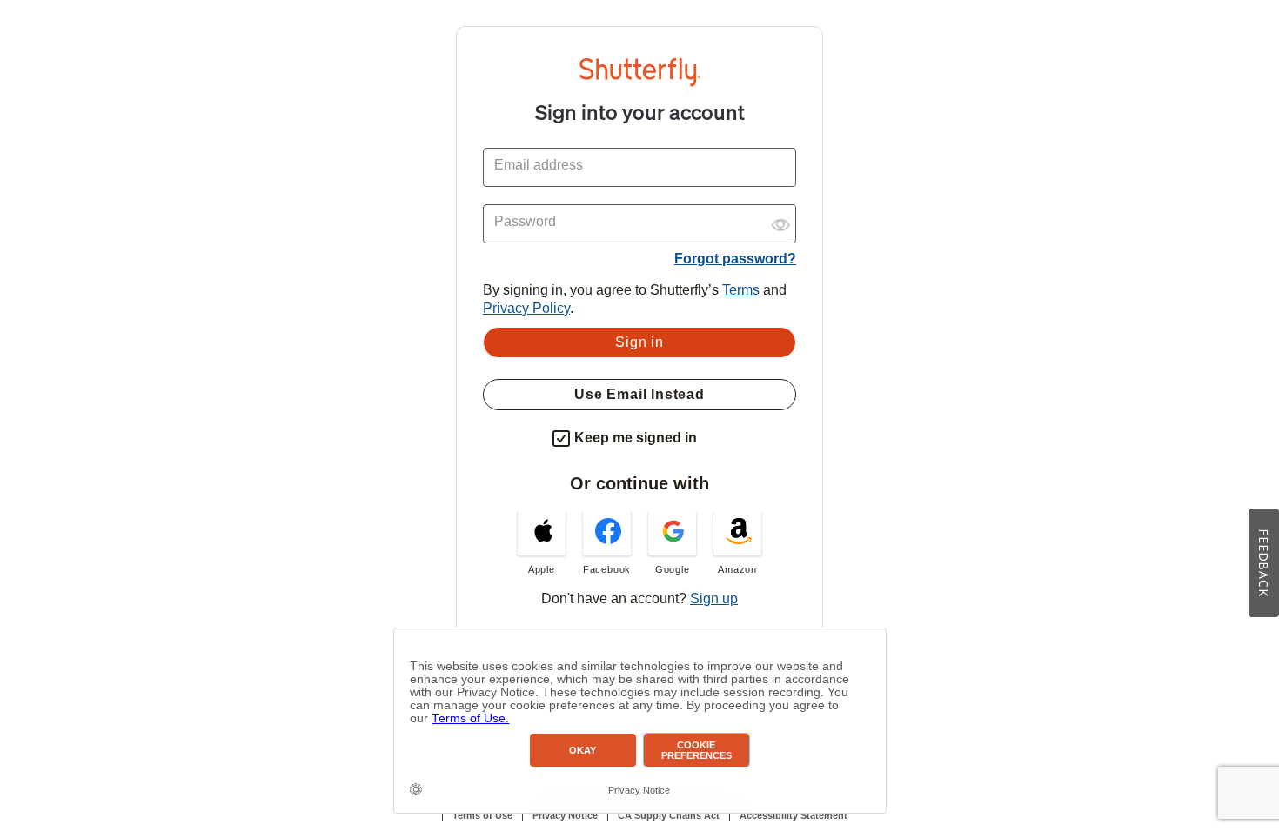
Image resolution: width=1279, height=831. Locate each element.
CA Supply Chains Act (669, 815)
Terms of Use (482, 815)
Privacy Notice (565, 815)
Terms (741, 290)
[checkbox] (561, 438)
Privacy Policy (526, 308)
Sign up (714, 598)
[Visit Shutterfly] (639, 82)
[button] (713, 435)
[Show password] (780, 218)
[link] (541, 543)
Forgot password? (735, 258)
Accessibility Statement (793, 815)
